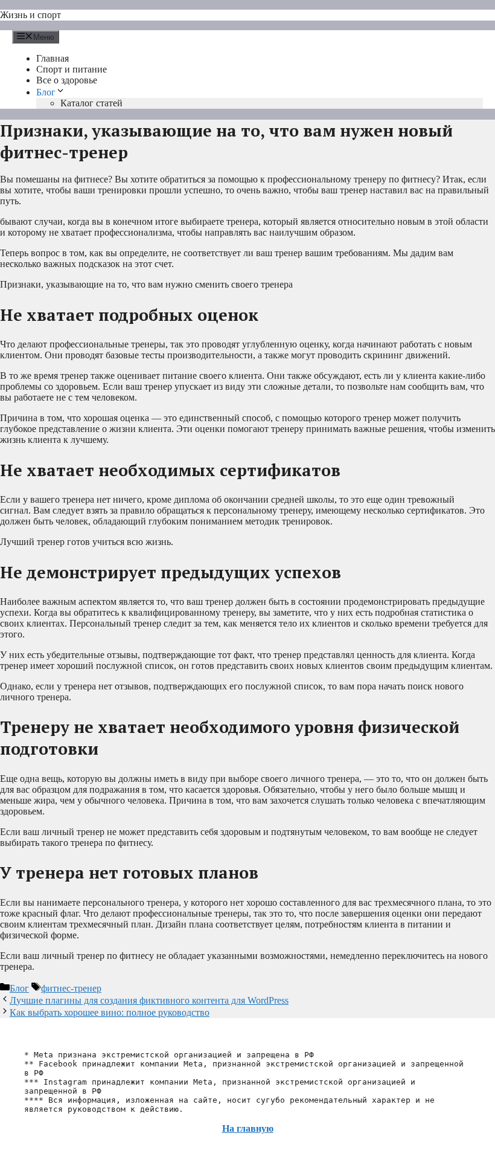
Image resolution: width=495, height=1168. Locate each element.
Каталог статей (91, 103)
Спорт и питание (71, 69)
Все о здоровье (66, 80)
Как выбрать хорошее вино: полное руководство (109, 1012)
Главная (52, 58)
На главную (247, 1128)
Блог (46, 92)
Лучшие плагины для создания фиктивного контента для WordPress (149, 1000)
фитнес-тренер (71, 988)
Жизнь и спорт (30, 15)
